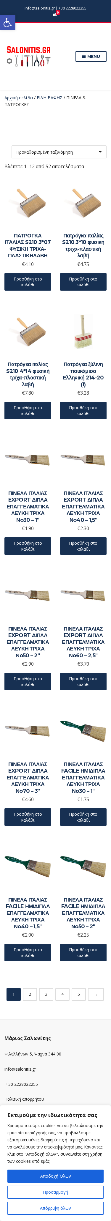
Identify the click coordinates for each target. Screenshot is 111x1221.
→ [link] (96, 994)
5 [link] (79, 994)
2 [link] (30, 994)
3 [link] (46, 994)
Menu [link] (93, 56)
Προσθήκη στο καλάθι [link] (28, 282)
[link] (7, 22)
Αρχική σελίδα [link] (18, 97)
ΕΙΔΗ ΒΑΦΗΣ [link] (49, 97)
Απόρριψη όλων (55, 1208)
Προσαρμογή (55, 1192)
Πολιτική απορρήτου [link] (24, 1099)
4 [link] (62, 994)
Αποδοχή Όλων (55, 1176)
